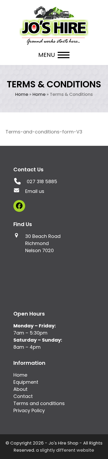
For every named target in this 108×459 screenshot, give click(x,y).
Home (21, 94)
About (20, 389)
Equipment (25, 382)
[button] (53, 54)
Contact (23, 396)
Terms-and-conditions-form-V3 (44, 131)
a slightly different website (65, 450)
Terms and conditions (39, 403)
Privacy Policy (29, 410)
